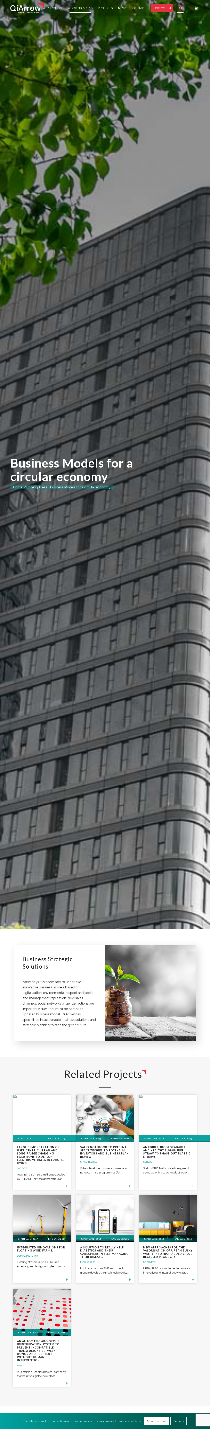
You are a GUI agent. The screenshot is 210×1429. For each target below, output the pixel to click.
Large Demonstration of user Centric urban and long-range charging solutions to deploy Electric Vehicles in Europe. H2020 (40, 1155)
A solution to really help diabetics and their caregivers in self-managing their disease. (104, 1252)
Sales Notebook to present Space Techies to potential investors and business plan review (104, 1151)
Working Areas (36, 487)
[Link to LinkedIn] (197, 8)
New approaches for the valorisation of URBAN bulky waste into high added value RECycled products (168, 1252)
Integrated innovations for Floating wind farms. (41, 1249)
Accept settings (156, 1421)
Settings (178, 1421)
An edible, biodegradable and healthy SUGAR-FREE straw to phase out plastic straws (167, 1151)
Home (17, 487)
